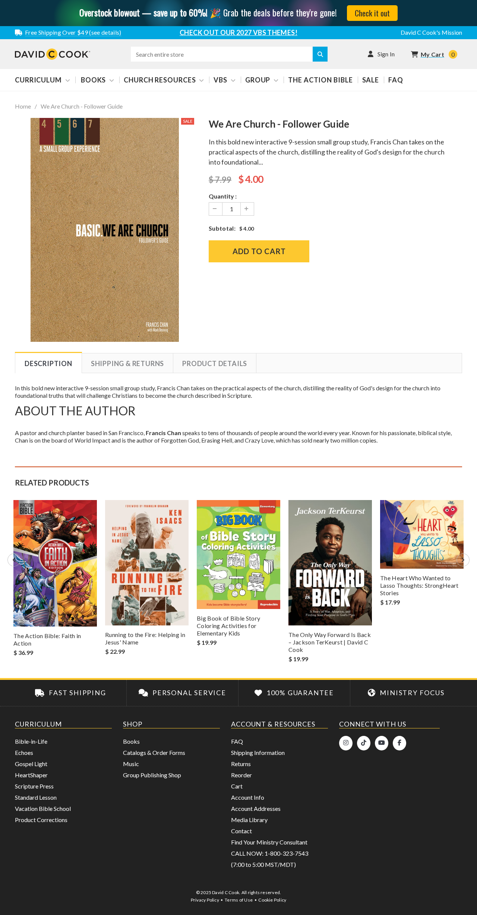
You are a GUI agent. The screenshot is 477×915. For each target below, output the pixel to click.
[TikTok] (363, 743)
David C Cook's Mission (431, 32)
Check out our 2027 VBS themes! (238, 32)
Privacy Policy (205, 900)
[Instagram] (346, 743)
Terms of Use (239, 900)
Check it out (372, 13)
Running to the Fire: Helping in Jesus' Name (145, 638)
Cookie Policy (272, 900)
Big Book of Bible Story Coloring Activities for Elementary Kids (228, 626)
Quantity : (223, 196)
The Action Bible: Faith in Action (47, 639)
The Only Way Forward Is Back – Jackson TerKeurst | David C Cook (329, 642)
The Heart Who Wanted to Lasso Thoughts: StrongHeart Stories (419, 585)
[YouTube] (381, 743)
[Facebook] (399, 743)
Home (23, 106)
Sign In (386, 53)
